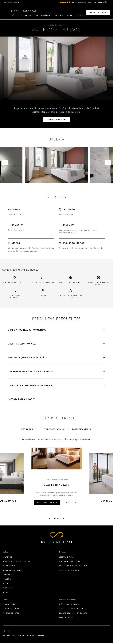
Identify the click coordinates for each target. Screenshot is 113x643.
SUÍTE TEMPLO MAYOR (69, 604)
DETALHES (71, 502)
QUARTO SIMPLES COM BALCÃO (73, 613)
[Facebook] (4, 631)
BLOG (5, 592)
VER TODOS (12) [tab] (29, 429)
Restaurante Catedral (12, 570)
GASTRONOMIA (43, 15)
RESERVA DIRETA (66, 557)
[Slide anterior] (5, 162)
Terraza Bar (8, 574)
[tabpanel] (56, 479)
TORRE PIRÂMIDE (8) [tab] (82, 429)
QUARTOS (26, 15)
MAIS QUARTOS (66, 617)
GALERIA (59, 15)
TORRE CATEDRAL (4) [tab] (54, 429)
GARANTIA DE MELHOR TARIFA (16, 561)
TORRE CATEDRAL (11, 608)
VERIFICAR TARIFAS (98, 13)
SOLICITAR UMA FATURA (69, 561)
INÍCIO (14, 15)
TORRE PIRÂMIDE (10, 604)
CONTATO (81, 15)
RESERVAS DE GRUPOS (69, 570)
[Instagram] (9, 631)
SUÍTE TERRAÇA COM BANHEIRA (73, 608)
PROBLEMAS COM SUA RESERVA (73, 566)
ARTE (69, 15)
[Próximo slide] (108, 162)
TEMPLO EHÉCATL (11, 613)
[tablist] (56, 429)
